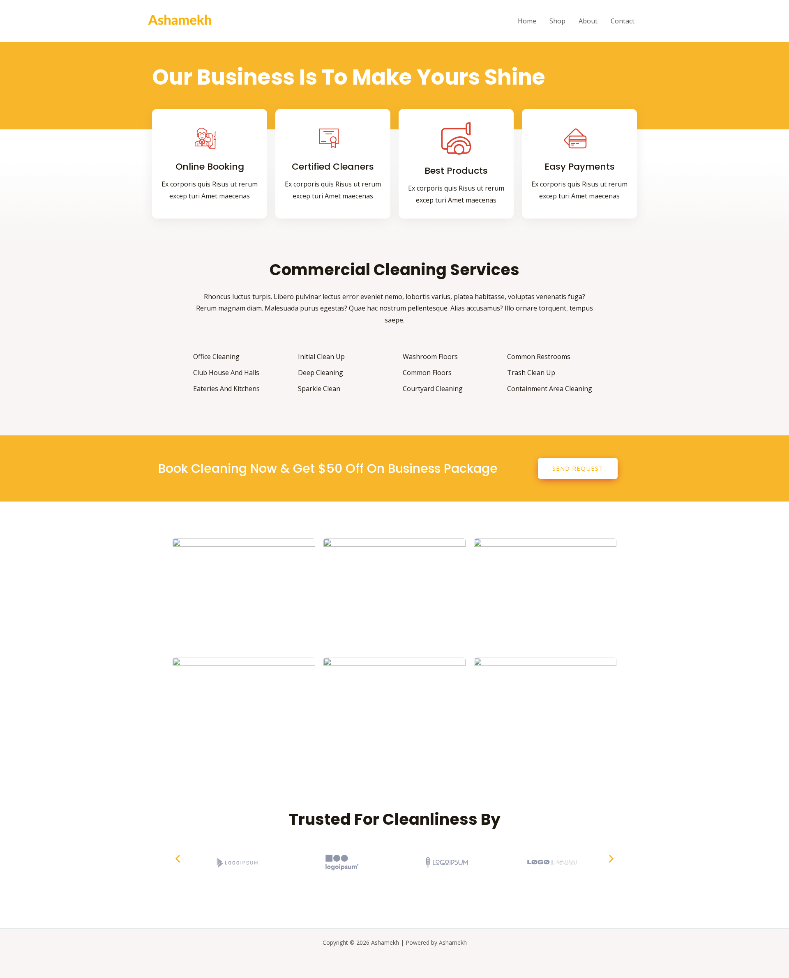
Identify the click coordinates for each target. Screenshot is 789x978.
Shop (557, 20)
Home (527, 20)
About (588, 20)
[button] (178, 858)
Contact (622, 20)
